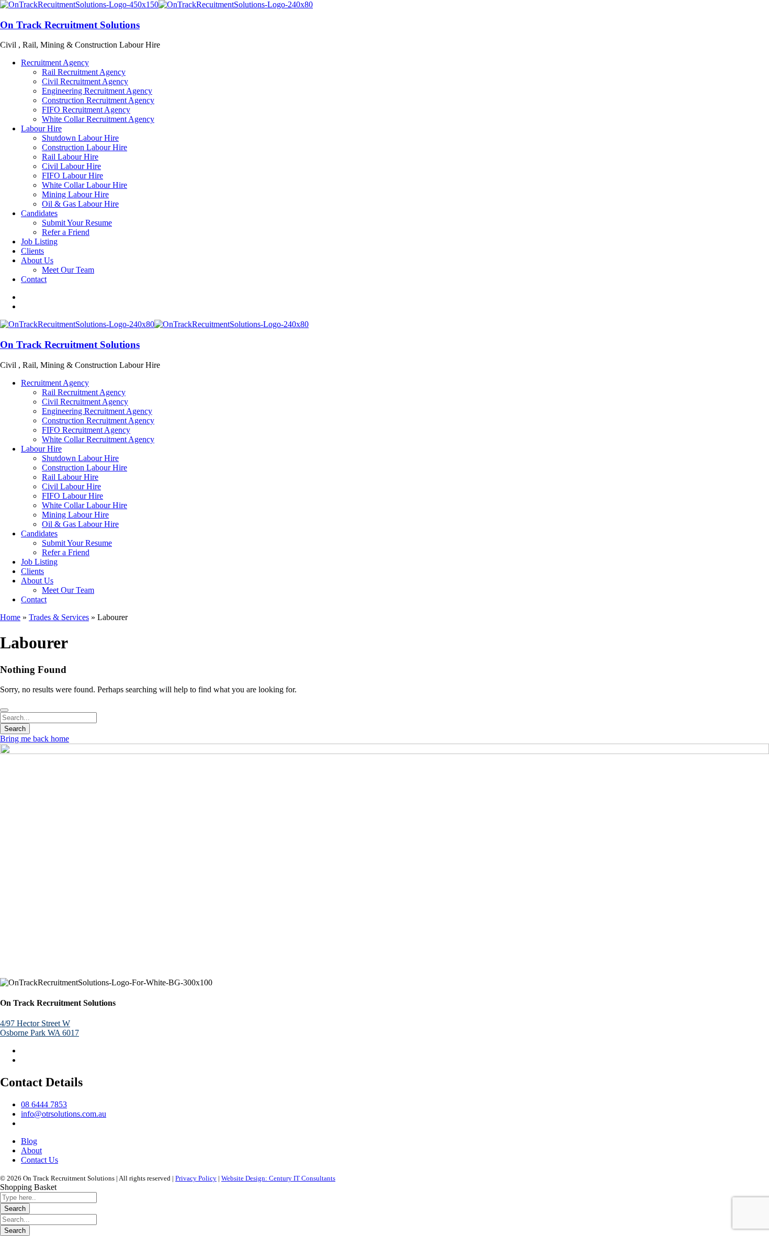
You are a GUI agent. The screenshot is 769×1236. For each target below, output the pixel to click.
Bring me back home (34, 738)
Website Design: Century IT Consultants (278, 1178)
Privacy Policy (196, 1178)
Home (10, 617)
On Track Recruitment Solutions (70, 24)
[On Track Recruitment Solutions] (79, 4)
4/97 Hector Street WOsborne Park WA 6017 (39, 1028)
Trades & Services (59, 617)
